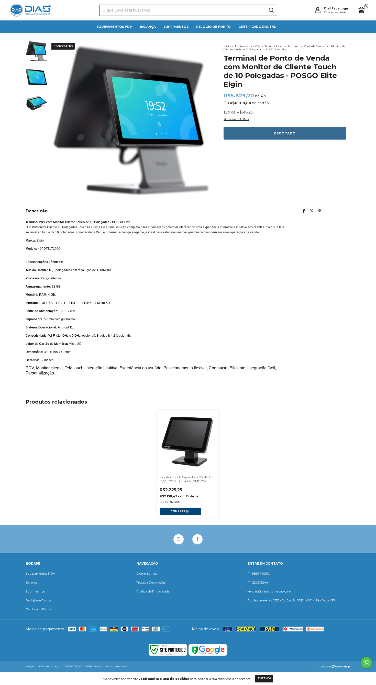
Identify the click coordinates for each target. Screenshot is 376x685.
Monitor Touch (274, 46)
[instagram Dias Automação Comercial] (178, 539)
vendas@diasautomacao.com (269, 591)
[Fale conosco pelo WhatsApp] (366, 662)
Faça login (340, 8)
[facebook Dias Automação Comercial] (197, 539)
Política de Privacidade (152, 591)
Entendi (264, 678)
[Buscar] (271, 10)
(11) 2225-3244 (257, 582)
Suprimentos (176, 27)
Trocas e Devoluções (150, 582)
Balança (148, 27)
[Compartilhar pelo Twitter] (311, 211)
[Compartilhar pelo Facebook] (304, 211)
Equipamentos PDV (114, 27)
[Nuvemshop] (334, 667)
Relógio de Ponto (213, 27)
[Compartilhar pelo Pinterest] (319, 211)
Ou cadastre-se (335, 12)
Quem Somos (146, 573)
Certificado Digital (257, 27)
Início (227, 46)
